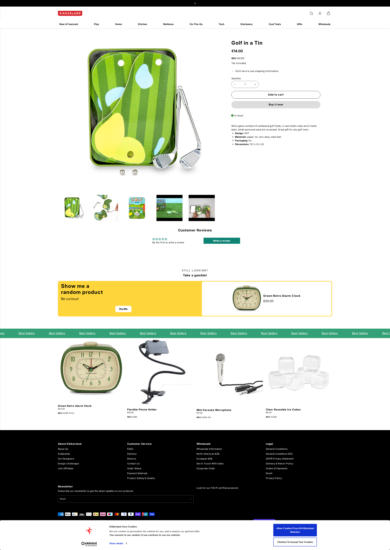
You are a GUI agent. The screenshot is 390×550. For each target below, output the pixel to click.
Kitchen (142, 24)
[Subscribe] (190, 499)
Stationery (246, 24)
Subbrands (64, 453)
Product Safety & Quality (141, 478)
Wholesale (324, 24)
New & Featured (68, 24)
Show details (116, 543)
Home (118, 24)
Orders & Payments (276, 468)
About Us (63, 448)
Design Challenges (68, 463)
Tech (221, 24)
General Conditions (276, 448)
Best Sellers (19, 333)
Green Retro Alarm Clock (75, 405)
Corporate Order (206, 468)
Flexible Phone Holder (142, 409)
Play (96, 24)
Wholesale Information (209, 448)
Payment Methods (137, 473)
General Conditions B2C (279, 453)
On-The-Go (196, 24)
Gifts (299, 24)
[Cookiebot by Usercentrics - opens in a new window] (89, 544)
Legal (269, 443)
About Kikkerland (70, 443)
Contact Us (133, 463)
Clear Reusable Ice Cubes (283, 409)
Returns (131, 458)
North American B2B (208, 453)
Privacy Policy (274, 478)
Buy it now (276, 104)
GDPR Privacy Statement (280, 458)
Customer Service (139, 443)
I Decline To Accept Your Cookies (295, 542)
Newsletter (65, 486)
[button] (311, 13)
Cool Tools (275, 24)
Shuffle (123, 309)
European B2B (205, 458)
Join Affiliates (66, 468)
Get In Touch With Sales (210, 463)
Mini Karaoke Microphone (214, 410)
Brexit (269, 473)
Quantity (236, 78)
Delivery (131, 453)
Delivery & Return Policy (279, 463)
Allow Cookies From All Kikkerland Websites (295, 530)
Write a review (221, 240)
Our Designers (66, 458)
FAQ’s (130, 448)
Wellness (168, 24)
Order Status (134, 468)
